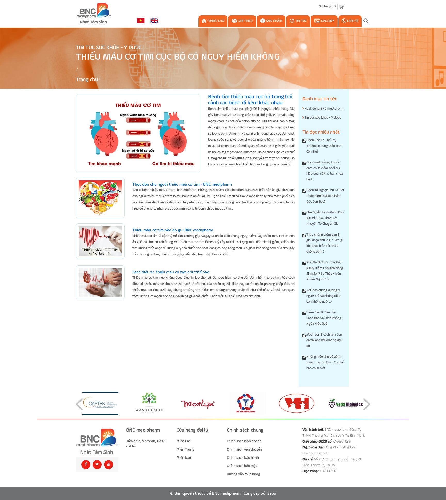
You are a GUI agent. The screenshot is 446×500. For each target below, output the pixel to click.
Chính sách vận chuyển (244, 449)
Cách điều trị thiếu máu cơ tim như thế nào (170, 272)
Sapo (271, 493)
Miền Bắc (183, 441)
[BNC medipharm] (97, 441)
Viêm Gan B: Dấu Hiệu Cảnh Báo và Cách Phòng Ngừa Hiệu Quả (323, 318)
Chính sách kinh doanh (244, 441)
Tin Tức (300, 21)
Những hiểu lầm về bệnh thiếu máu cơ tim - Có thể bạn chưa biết (325, 362)
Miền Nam (184, 458)
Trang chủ (215, 21)
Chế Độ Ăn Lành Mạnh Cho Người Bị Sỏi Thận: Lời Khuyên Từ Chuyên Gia (325, 218)
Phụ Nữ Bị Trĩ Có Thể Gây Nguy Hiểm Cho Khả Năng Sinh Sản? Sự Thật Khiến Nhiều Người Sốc (324, 271)
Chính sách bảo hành (243, 458)
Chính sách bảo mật (242, 466)
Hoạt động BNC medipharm (324, 108)
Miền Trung (185, 449)
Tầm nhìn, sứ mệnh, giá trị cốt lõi (145, 443)
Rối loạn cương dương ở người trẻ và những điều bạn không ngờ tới (323, 296)
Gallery (327, 21)
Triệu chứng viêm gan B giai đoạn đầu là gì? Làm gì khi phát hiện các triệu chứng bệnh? (324, 243)
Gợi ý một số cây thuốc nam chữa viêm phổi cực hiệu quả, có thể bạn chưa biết (324, 171)
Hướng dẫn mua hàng (243, 474)
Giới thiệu (245, 21)
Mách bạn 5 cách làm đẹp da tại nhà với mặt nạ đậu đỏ (324, 340)
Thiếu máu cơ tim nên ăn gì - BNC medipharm (172, 230)
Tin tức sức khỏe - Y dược (108, 48)
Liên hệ (352, 21)
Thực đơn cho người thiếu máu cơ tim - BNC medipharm (182, 184)
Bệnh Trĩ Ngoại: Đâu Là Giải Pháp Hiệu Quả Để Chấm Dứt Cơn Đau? (325, 196)
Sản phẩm (273, 21)
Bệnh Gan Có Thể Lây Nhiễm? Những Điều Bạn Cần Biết (323, 146)
